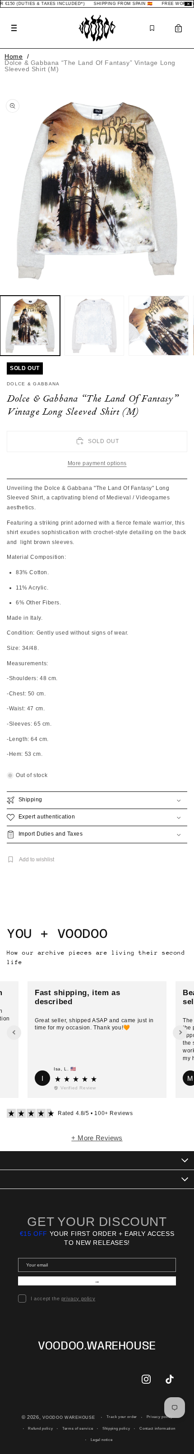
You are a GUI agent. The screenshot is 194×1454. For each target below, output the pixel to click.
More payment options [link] (97, 463)
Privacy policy (160, 1417)
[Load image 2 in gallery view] (95, 326)
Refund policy (40, 1429)
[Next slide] (180, 1032)
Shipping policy (116, 1429)
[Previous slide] (14, 1032)
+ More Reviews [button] (96, 1138)
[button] (97, 800)
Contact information (157, 1429)
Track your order (121, 1417)
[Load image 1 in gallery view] (30, 326)
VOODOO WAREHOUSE (68, 1417)
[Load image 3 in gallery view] (159, 326)
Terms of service (77, 1429)
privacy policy (78, 1298)
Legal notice (101, 1440)
